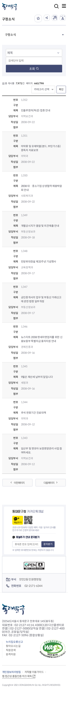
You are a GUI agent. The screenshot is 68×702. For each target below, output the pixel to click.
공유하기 (47, 18)
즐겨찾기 (38, 18)
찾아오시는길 (13, 646)
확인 (61, 89)
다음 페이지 (49, 483)
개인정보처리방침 (11, 672)
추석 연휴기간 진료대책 (33, 412)
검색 (55, 8)
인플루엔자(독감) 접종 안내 (35, 110)
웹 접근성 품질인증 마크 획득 (17, 676)
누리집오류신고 (14, 642)
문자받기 (48, 544)
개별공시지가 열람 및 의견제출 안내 (40, 225)
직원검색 (11, 650)
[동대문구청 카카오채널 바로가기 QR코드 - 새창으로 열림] (28, 520)
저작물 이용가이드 (34, 672)
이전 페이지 (19, 483)
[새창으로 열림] (55, 18)
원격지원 (11, 654)
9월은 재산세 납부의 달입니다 (37, 377)
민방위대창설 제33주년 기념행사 (38, 261)
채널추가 (18, 522)
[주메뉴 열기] (64, 6)
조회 (32, 69)
